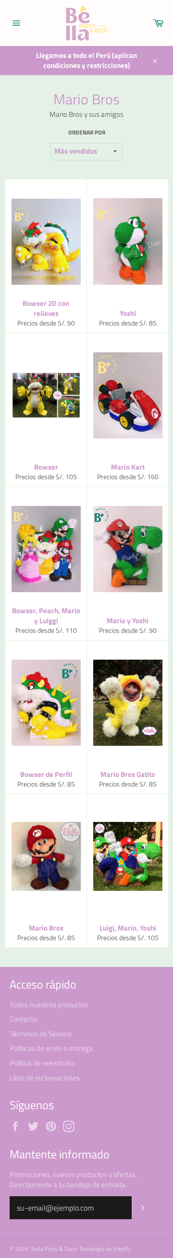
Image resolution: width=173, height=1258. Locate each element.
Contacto (23, 1018)
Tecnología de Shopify (105, 1248)
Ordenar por (86, 133)
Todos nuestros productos (49, 1004)
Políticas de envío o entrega (51, 1048)
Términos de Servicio (41, 1033)
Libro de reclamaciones (45, 1077)
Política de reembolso (42, 1062)
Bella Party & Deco (53, 1248)
